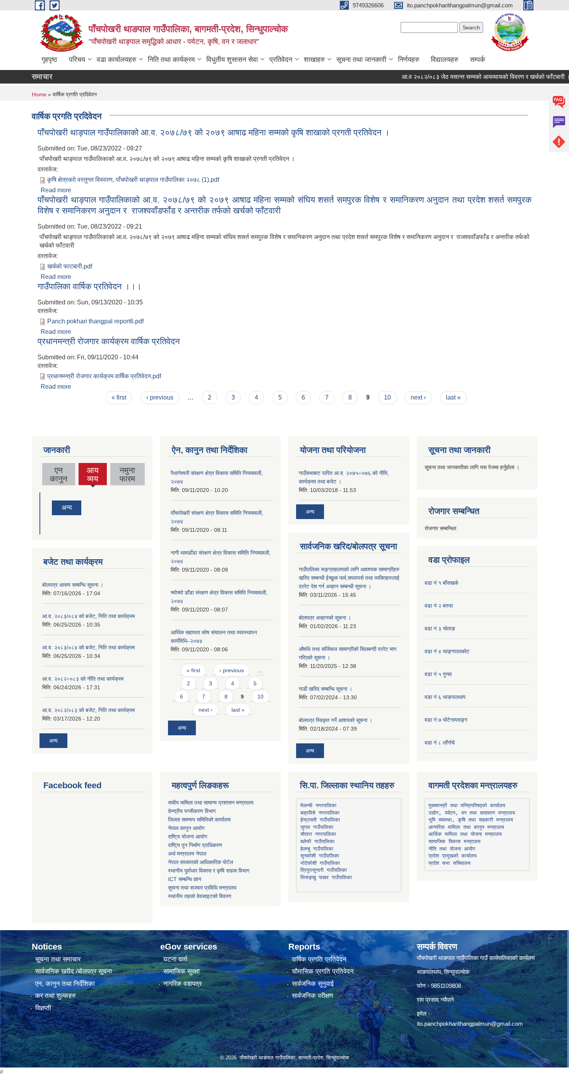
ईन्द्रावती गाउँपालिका (320, 820)
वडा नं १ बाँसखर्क (441, 583)
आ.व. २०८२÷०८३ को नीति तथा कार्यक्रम (82, 679)
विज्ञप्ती (43, 1008)
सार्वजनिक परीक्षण (312, 995)
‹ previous (159, 397)
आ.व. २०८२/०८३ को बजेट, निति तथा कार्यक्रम (88, 710)
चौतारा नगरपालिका (318, 834)
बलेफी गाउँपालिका (317, 841)
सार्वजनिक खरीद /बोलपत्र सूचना (73, 971)
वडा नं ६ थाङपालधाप (445, 697)
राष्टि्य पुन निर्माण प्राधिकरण (195, 845)
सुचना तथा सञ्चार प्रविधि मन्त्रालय (202, 888)
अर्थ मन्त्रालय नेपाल (187, 854)
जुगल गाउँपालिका (316, 827)
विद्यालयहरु (444, 59)
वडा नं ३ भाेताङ (440, 628)
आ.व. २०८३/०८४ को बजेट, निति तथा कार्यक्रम (88, 616)
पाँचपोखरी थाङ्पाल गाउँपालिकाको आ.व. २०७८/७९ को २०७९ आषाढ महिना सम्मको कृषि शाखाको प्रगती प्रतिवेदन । (214, 132)
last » (453, 397)
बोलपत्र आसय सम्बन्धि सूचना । (72, 585)
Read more (56, 190)
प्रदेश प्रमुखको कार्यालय (452, 856)
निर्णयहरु (408, 59)
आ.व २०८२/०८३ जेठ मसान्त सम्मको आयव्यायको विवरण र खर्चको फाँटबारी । (471, 76)
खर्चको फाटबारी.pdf (69, 266)
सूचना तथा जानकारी (361, 59)
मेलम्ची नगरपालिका (318, 805)
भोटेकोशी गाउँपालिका (320, 863)
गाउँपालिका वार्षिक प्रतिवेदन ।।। (90, 286)
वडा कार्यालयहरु (116, 59)
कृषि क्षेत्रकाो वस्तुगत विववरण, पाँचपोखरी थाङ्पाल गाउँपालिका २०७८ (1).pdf (133, 179)
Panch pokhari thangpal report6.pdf (95, 321)
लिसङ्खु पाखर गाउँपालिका (326, 877)
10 (387, 397)
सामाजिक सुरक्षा (181, 971)
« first (118, 397)
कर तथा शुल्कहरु (55, 995)
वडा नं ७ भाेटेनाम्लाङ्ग (446, 720)
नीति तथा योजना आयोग (451, 849)
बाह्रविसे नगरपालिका (319, 813)
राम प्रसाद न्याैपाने (435, 999)
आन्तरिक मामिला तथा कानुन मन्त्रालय (466, 827)
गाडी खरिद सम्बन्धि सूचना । (325, 689)
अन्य (67, 507)
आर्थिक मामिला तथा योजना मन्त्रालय (465, 834)
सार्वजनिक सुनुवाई (313, 983)
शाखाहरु (314, 59)
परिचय (77, 59)
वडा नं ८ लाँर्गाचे (440, 743)
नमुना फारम (127, 474)
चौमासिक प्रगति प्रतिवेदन (323, 971)
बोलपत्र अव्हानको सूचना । (325, 618)
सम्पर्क (477, 59)
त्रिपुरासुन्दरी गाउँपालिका (323, 870)
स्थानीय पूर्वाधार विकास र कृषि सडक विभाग (208, 871)
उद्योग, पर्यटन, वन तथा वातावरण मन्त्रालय (471, 813)
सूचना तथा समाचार (58, 959)
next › (418, 397)
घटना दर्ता (175, 959)
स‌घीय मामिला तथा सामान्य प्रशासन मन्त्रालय (211, 802)
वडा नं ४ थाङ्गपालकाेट (447, 651)
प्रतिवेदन (280, 59)
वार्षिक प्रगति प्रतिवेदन (319, 959)
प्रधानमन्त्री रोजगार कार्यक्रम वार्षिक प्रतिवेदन (109, 341)
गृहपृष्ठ (49, 59)
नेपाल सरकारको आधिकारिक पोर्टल (200, 862)
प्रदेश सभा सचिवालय (449, 863)
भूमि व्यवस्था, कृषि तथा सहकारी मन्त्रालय (470, 820)
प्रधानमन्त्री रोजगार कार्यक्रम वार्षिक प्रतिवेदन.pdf (104, 376)
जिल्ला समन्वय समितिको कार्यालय (199, 819)
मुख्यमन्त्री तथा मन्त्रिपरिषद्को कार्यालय (466, 805)
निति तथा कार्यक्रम (171, 59)
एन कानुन (58, 474)
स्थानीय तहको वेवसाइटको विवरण (199, 896)
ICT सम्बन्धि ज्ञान (184, 879)
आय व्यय (93, 475)
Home (39, 94)
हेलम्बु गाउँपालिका (316, 849)
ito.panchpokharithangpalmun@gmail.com (470, 1023)
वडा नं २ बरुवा (439, 606)
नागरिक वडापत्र (182, 983)
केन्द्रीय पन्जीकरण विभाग (192, 811)
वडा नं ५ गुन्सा (438, 674)
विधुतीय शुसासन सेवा (232, 59)
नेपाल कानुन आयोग (186, 828)
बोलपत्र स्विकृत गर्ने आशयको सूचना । (335, 720)
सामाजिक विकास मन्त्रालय (454, 841)
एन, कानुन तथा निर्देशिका (65, 983)
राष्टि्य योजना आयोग (187, 836)
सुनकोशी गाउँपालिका (319, 856)
